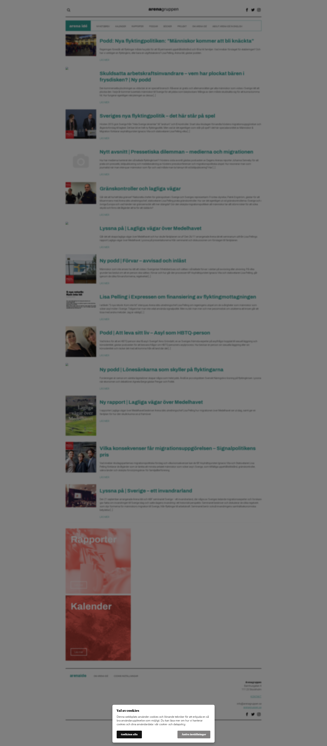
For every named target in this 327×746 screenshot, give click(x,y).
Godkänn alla (129, 734)
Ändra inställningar (194, 734)
